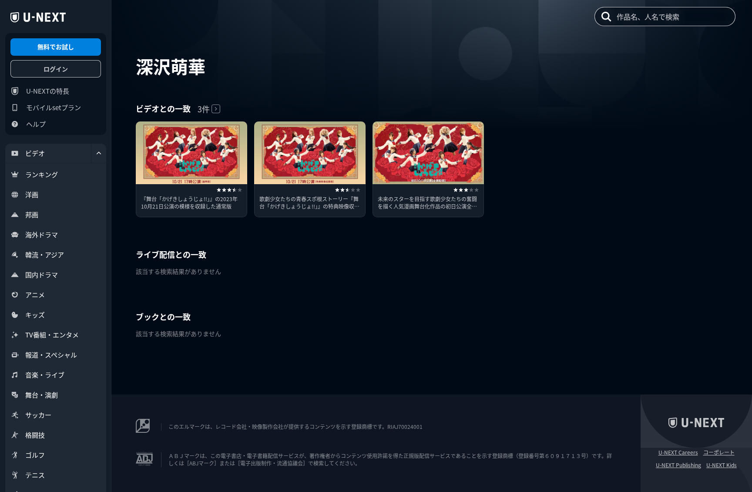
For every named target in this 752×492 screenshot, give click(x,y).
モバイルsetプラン (53, 107)
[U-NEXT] (38, 17)
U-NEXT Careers (678, 452)
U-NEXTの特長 (47, 90)
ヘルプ (36, 123)
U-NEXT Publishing (678, 465)
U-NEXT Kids (721, 465)
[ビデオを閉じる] (98, 153)
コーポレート (719, 452)
